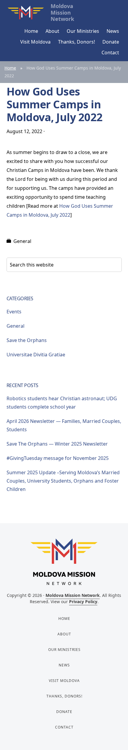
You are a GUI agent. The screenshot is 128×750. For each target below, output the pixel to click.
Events (14, 311)
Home (10, 68)
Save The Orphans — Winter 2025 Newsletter (57, 444)
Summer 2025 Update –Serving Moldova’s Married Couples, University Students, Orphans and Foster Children (63, 480)
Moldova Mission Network (73, 595)
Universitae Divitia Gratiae (36, 354)
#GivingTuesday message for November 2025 (58, 458)
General (22, 241)
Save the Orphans (27, 340)
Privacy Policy (83, 601)
